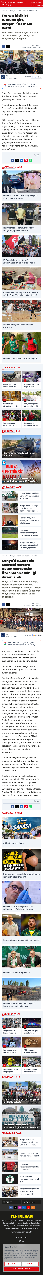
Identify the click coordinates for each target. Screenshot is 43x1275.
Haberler (5, 11)
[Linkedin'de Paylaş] (21, 160)
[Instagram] (20, 1207)
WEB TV (9, 1202)
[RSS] (33, 1207)
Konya (12, 11)
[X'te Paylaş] (8, 46)
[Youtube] (28, 1207)
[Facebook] (11, 1207)
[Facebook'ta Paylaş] (3, 46)
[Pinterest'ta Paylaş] (26, 160)
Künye (21, 1241)
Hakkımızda (21, 1237)
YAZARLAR (30, 1202)
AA (11, 77)
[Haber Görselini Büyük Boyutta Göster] (21, 62)
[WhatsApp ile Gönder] (30, 160)
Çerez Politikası (13, 1264)
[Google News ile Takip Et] (36, 77)
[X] (15, 1207)
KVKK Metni (30, 1264)
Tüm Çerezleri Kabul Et (21, 1268)
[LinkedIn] (24, 1207)
